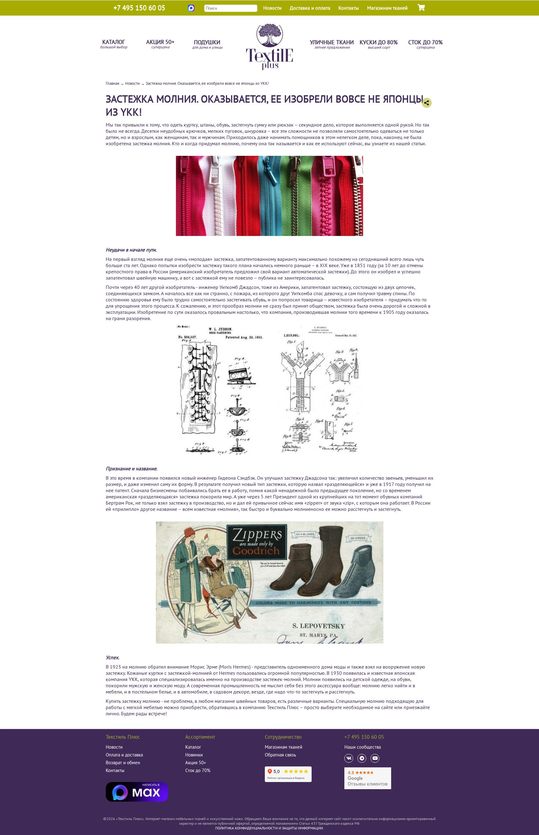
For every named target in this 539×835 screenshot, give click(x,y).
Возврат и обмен (123, 762)
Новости (272, 8)
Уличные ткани (332, 44)
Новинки (194, 755)
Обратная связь (280, 755)
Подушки (207, 44)
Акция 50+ (160, 44)
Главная (112, 83)
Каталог (113, 44)
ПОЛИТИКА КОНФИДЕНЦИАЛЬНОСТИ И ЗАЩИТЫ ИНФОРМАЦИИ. (269, 828)
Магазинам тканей (387, 8)
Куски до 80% (379, 44)
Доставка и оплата (310, 8)
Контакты (348, 8)
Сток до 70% (425, 44)
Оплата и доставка (124, 755)
